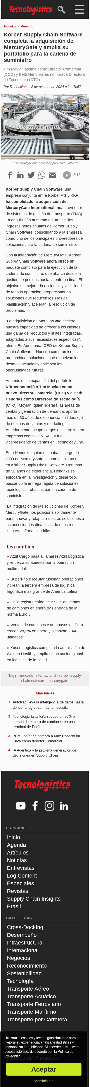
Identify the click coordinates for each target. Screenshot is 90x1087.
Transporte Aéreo (28, 989)
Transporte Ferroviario (34, 1004)
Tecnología (20, 981)
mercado (26, 675)
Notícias (10, 26)
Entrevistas (21, 868)
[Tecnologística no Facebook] (35, 806)
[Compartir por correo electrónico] (52, 175)
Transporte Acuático (31, 996)
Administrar (44, 1081)
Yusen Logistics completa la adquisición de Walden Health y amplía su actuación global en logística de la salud (46, 653)
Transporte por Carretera (37, 1019)
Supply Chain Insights (34, 899)
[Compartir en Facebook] (10, 175)
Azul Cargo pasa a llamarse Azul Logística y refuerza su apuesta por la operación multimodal (45, 562)
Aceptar (43, 1069)
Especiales (20, 883)
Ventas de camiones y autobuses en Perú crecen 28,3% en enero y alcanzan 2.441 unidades (45, 631)
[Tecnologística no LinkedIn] (64, 806)
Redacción (18, 87)
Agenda (16, 845)
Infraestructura (24, 942)
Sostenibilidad (24, 973)
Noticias (17, 860)
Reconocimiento (27, 966)
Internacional (23, 950)
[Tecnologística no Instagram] (50, 806)
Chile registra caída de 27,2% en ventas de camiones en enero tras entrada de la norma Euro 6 (43, 608)
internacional (45, 675)
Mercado (27, 26)
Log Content (22, 875)
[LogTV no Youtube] (21, 806)
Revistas (17, 891)
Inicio (13, 837)
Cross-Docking (25, 927)
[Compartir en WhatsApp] (42, 175)
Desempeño (22, 935)
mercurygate (58, 681)
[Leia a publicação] (67, 175)
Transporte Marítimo (31, 1012)
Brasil (14, 906)
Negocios (18, 958)
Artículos (18, 852)
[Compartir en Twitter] (31, 175)
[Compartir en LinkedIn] (20, 175)
